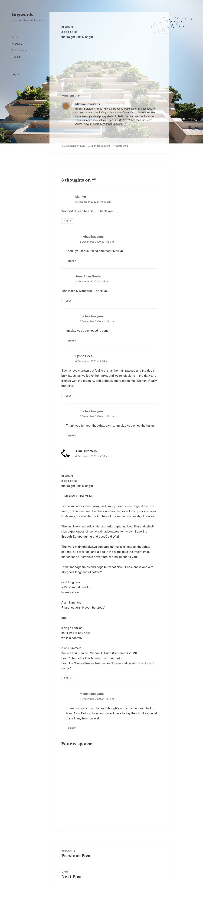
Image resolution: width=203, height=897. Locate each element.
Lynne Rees (84, 356)
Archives (17, 44)
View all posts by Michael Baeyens (103, 124)
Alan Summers (86, 451)
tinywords (22, 14)
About (15, 37)
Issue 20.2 (122, 145)
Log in (15, 74)
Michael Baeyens (101, 145)
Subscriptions (19, 50)
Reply (68, 221)
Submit (16, 57)
